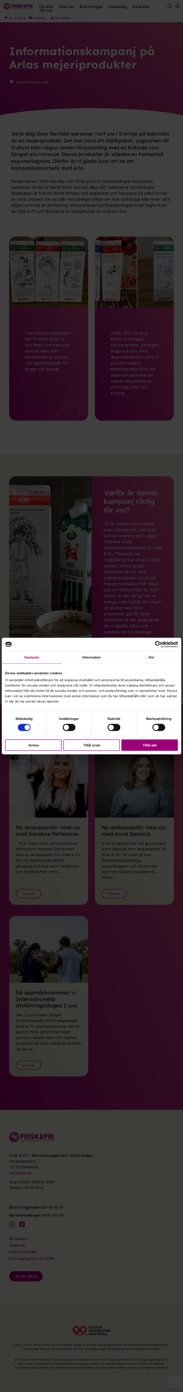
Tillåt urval (91, 745)
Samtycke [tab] (32, 657)
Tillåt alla (150, 745)
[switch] (69, 727)
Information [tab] (91, 657)
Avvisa (33, 745)
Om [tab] (151, 657)
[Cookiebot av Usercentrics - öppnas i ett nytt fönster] (158, 644)
